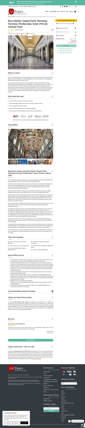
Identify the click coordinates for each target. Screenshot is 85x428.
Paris (62, 395)
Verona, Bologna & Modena (67, 415)
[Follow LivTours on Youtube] (67, 6)
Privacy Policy (46, 377)
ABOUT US (63, 11)
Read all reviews (30, 340)
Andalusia (63, 417)
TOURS (46, 11)
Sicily (62, 413)
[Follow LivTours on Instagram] (62, 6)
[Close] (76, 2)
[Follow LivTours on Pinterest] (64, 6)
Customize (8, 422)
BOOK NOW (66, 45)
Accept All (24, 422)
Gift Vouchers (46, 371)
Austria (63, 419)
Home (9, 16)
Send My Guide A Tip (48, 385)
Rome (62, 391)
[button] (73, 23)
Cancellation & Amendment (50, 379)
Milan (62, 407)
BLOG (58, 11)
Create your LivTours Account (50, 389)
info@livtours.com (31, 6)
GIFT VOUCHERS (53, 11)
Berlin (62, 421)
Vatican (13, 16)
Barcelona (63, 401)
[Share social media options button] (52, 30)
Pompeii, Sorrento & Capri (67, 403)
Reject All (16, 422)
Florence (63, 397)
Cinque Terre (64, 411)
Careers (45, 383)
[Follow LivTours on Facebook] (60, 6)
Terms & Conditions (48, 375)
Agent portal (46, 398)
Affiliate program (47, 400)
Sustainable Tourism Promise (50, 381)
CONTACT (71, 11)
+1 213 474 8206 (23, 6)
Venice (63, 399)
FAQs (67, 11)
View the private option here (38, 3)
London (63, 409)
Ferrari (62, 405)
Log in (44, 391)
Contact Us (46, 387)
